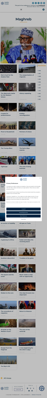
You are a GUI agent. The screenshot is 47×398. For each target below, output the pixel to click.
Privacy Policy (23, 219)
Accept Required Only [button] (23, 212)
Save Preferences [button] (23, 215)
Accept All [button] (23, 209)
